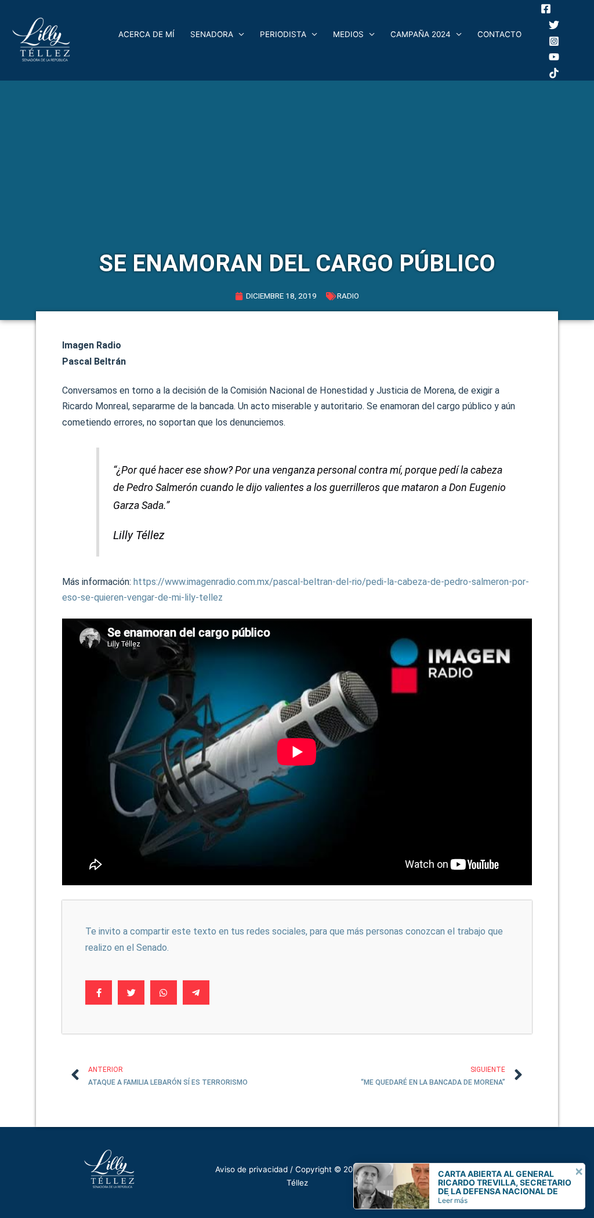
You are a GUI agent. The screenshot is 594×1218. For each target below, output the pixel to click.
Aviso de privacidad (251, 1169)
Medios (348, 34)
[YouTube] (554, 57)
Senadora (211, 34)
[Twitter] (554, 25)
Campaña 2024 (420, 34)
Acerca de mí (146, 34)
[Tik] (554, 73)
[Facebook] (546, 8)
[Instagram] (554, 41)
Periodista (283, 34)
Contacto (499, 34)
